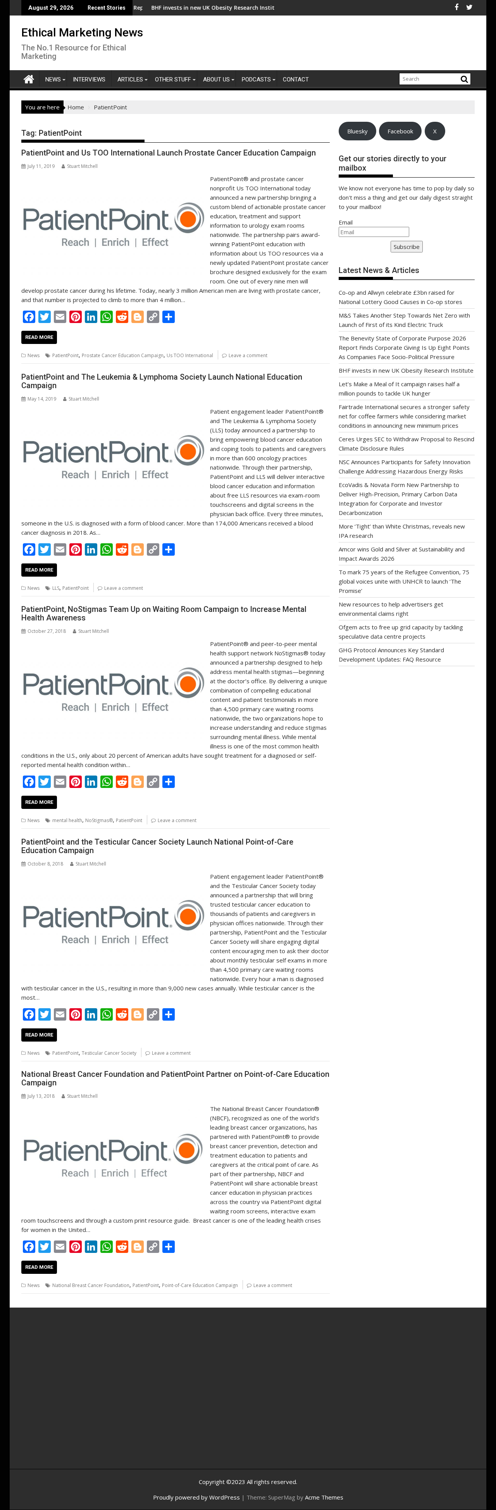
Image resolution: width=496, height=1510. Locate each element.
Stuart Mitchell (82, 166)
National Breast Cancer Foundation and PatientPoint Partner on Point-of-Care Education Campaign (175, 1078)
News (53, 79)
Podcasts (256, 79)
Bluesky (357, 131)
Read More (39, 337)
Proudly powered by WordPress (196, 1497)
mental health (67, 820)
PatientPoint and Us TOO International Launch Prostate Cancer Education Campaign (168, 152)
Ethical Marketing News (82, 32)
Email (346, 222)
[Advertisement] (95, 1396)
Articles (130, 79)
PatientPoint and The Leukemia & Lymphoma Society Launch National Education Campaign (161, 381)
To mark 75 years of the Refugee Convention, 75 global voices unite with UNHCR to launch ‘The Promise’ (404, 581)
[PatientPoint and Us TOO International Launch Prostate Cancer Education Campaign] (113, 179)
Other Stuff (173, 79)
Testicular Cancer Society (109, 1053)
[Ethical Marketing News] (29, 78)
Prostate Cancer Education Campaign (123, 355)
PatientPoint (65, 355)
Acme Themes (324, 1497)
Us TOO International (190, 355)
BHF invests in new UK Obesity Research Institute (175, 7)
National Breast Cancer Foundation (90, 1285)
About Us (216, 79)
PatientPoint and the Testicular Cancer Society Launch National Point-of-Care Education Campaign (157, 846)
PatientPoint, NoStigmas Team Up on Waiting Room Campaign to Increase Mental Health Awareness (164, 613)
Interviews (89, 79)
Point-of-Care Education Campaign (200, 1285)
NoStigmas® (99, 820)
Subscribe (407, 247)
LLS (55, 588)
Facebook (400, 131)
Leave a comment (248, 355)
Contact (296, 79)
